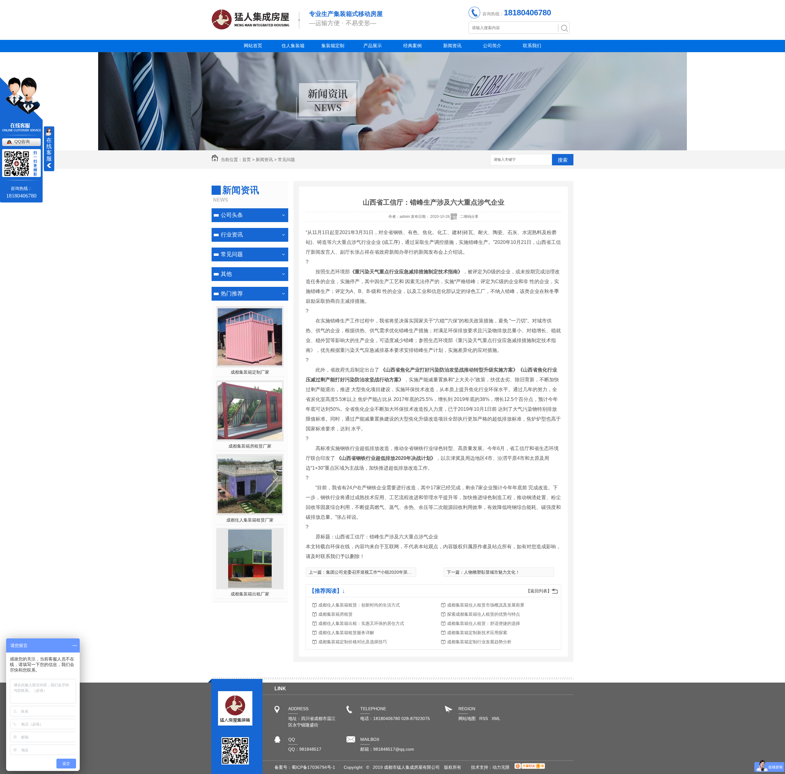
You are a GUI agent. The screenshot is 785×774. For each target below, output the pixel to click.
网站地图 (467, 718)
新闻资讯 (452, 45)
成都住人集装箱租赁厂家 (250, 520)
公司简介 (492, 45)
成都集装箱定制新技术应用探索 (477, 632)
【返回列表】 (539, 590)
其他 (226, 274)
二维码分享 (469, 216)
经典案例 (412, 45)
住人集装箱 (292, 45)
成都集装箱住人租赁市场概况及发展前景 (485, 605)
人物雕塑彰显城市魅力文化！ (492, 572)
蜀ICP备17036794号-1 (313, 767)
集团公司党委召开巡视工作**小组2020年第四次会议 (375, 572)
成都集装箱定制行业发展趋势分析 (479, 641)
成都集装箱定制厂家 (250, 372)
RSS (484, 718)
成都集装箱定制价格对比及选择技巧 (352, 641)
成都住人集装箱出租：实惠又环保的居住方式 (361, 623)
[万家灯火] (530, 767)
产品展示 (372, 45)
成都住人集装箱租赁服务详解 (346, 632)
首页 (246, 159)
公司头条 (232, 215)
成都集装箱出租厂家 (250, 593)
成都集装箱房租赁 (335, 614)
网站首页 (253, 45)
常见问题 (286, 159)
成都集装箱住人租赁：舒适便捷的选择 (483, 623)
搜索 (563, 160)
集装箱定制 (332, 45)
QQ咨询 (22, 141)
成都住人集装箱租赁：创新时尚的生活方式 (359, 605)
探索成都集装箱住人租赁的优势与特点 (483, 614)
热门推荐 (232, 294)
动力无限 (501, 767)
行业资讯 (232, 235)
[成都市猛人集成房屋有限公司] (250, 26)
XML (496, 718)
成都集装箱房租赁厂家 (249, 446)
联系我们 (532, 45)
